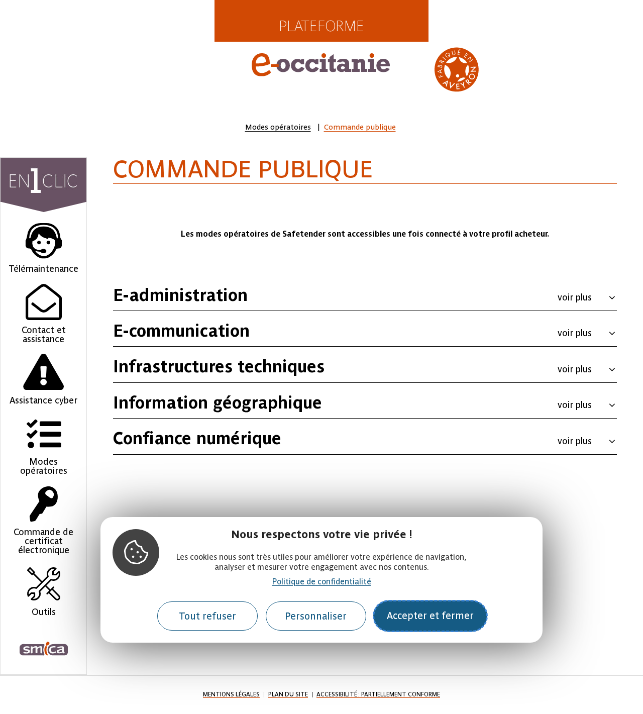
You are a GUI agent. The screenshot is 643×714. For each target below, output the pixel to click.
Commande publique (360, 127)
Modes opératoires (278, 127)
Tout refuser (207, 616)
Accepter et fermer (430, 616)
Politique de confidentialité (321, 581)
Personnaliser (316, 616)
